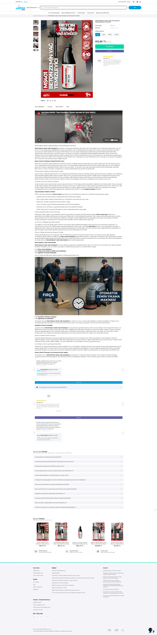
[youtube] (46, 617)
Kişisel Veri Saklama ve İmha (59, 587)
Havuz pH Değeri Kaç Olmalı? (111, 589)
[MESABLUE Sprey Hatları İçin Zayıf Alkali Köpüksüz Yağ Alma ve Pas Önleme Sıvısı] (116, 532)
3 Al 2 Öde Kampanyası (54, 12)
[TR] (137, 2)
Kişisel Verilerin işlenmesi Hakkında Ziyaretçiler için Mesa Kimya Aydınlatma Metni (73, 578)
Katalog (26, 1)
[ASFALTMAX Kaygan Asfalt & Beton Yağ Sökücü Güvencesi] (41, 532)
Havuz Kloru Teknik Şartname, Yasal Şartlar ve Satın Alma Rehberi (112, 577)
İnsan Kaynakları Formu (39, 604)
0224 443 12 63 (122, 1)
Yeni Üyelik (36, 582)
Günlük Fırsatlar (81, 12)
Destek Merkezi (37, 602)
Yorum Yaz (78, 382)
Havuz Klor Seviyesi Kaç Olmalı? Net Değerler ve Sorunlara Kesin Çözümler (113, 592)
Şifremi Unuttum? (37, 587)
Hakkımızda (36, 570)
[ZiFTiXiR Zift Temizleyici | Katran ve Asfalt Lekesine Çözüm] (97, 532)
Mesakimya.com (46, 629)
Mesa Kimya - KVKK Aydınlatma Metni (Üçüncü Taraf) (65, 575)
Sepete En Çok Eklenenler (102, 12)
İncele (41, 542)
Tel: (38, 609)
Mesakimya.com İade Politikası (60, 582)
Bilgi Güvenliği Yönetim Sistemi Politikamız (63, 585)
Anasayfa (35, 15)
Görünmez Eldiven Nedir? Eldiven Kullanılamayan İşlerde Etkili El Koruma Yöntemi (113, 586)
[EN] (140, 2)
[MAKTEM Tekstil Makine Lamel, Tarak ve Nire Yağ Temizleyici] (78, 532)
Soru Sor (110, 51)
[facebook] (37, 617)
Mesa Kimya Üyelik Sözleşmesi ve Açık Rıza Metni (65, 580)
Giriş (22, 1)
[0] (133, 1)
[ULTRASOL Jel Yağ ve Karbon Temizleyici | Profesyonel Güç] (60, 532)
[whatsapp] (34, 617)
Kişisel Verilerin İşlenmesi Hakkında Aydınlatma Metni (65, 590)
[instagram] (40, 617)
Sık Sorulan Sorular (38, 575)
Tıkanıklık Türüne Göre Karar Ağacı (112, 570)
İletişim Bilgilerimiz (38, 573)
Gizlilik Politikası (56, 573)
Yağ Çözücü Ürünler (43, 15)
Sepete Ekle (109, 46)
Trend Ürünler (90, 12)
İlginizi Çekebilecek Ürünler (68, 12)
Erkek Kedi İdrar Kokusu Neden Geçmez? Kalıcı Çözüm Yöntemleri (112, 581)
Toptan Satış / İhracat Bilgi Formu (41, 607)
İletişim (129, 1)
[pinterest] (49, 617)
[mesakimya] (20, 7)
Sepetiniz (35, 589)
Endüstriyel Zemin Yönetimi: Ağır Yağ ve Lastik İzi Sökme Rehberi (113, 573)
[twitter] (43, 617)
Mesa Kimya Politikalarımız (59, 570)
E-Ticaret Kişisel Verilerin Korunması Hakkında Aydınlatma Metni (68, 592)
